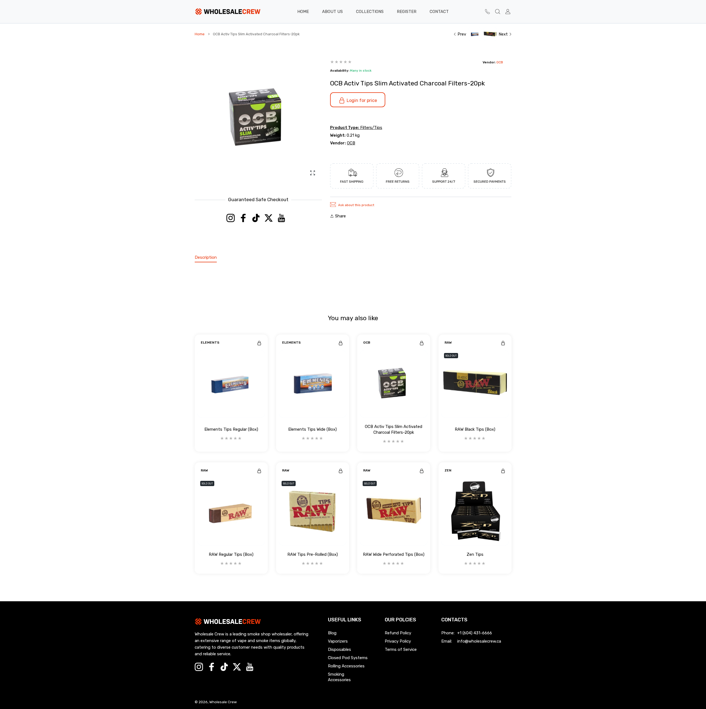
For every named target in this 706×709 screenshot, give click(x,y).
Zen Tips (474, 554)
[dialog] (498, 11)
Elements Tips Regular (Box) (231, 429)
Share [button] (340, 216)
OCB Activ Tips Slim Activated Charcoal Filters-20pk (393, 429)
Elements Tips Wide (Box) (312, 429)
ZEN (448, 470)
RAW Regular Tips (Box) (231, 554)
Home (200, 34)
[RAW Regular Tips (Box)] (231, 512)
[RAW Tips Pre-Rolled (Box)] (312, 512)
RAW (448, 342)
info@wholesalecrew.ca (479, 641)
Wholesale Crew (223, 702)
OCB (499, 62)
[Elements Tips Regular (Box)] (231, 384)
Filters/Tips (371, 127)
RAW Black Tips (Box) (474, 429)
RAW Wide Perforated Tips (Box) (393, 554)
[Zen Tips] (475, 512)
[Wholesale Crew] (228, 11)
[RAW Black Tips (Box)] (475, 384)
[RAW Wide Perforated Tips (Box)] (393, 512)
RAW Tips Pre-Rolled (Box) (312, 554)
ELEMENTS (210, 342)
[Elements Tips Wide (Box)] (312, 384)
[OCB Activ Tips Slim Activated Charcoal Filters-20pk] (393, 384)
